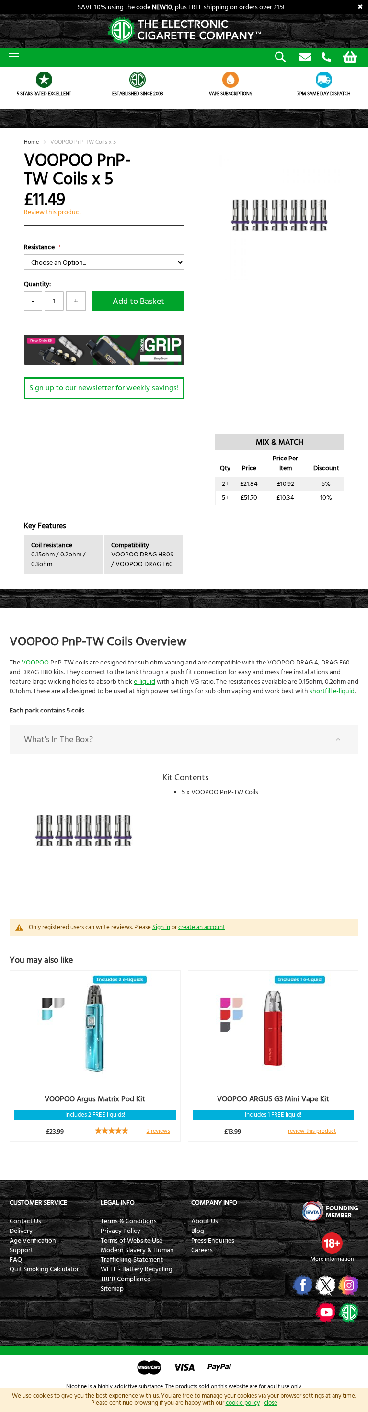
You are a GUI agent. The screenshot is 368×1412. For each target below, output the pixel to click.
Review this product (52, 212)
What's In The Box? (58, 740)
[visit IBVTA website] (329, 1211)
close (270, 1403)
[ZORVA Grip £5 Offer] (104, 363)
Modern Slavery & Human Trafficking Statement (137, 1255)
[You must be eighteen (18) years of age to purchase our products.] (332, 1243)
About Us (204, 1221)
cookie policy (243, 1403)
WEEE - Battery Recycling (136, 1269)
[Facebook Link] (301, 1285)
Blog (197, 1231)
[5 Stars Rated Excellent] (44, 80)
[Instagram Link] (347, 1285)
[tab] (184, 739)
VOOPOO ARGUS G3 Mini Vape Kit (273, 1099)
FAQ (16, 1260)
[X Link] (324, 1285)
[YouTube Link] (324, 1312)
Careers (202, 1250)
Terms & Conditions (129, 1221)
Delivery (21, 1231)
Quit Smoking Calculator (44, 1269)
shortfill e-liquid (332, 691)
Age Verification (33, 1240)
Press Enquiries (212, 1240)
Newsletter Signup (305, 57)
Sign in (161, 927)
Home (31, 142)
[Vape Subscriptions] (230, 80)
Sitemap (112, 1288)
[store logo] (184, 31)
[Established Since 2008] (137, 80)
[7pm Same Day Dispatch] (324, 80)
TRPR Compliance (125, 1279)
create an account (201, 927)
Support (21, 1250)
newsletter (96, 388)
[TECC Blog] (347, 1312)
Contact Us (25, 1221)
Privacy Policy (120, 1231)
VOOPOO (35, 662)
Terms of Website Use (131, 1240)
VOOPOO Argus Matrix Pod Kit (95, 1099)
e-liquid (144, 682)
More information (332, 1259)
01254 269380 (326, 57)
